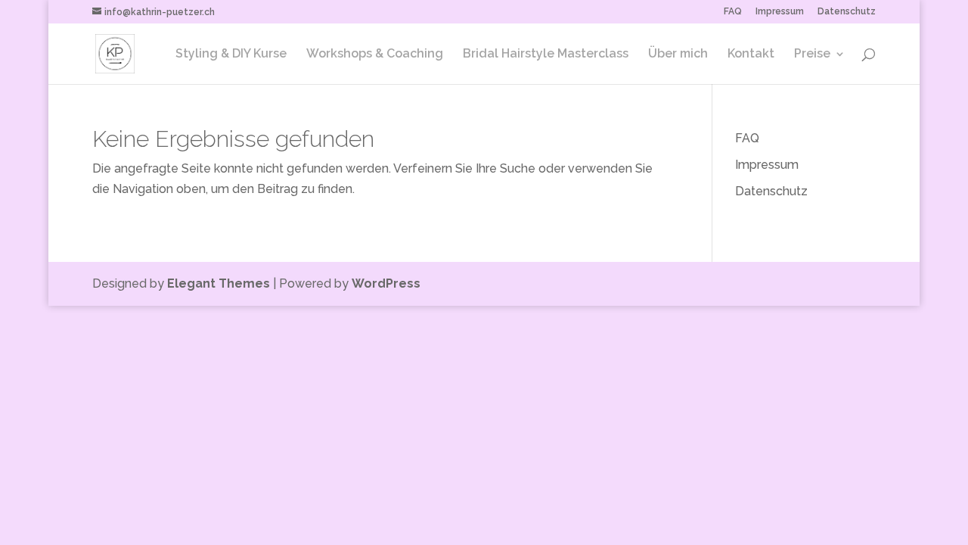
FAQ (733, 12)
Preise (812, 54)
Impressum (779, 12)
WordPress (386, 283)
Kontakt (751, 54)
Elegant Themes (218, 283)
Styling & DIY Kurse (231, 54)
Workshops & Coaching (374, 54)
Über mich (678, 54)
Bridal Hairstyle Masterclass (545, 54)
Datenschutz (847, 12)
